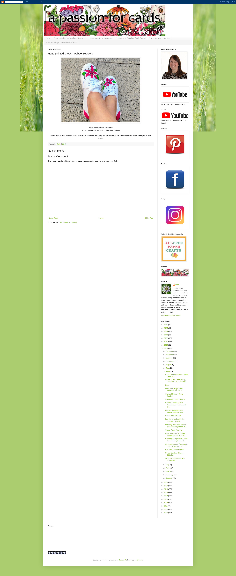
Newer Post (53, 218)
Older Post (149, 218)
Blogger (140, 560)
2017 (166, 486)
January (169, 478)
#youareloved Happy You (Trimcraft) (175, 459)
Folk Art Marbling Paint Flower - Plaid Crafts (174, 411)
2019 (166, 348)
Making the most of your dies (159, 38)
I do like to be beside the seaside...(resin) (174, 420)
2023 (166, 335)
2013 (166, 499)
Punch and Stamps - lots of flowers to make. (61, 42)
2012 (166, 503)
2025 (166, 328)
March (168, 471)
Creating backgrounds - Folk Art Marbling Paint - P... (176, 440)
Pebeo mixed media (173, 416)
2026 (166, 325)
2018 (166, 482)
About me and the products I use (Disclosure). (70, 38)
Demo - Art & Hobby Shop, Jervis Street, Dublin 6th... (176, 381)
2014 (166, 496)
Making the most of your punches (101, 38)
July (167, 368)
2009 (166, 513)
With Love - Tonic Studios (175, 399)
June (168, 371)
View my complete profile (171, 315)
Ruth (58, 144)
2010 (166, 509)
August (169, 365)
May (168, 465)
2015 (166, 492)
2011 (166, 506)
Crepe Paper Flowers (173, 430)
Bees (167, 385)
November (170, 355)
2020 (166, 345)
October (169, 358)
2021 (166, 341)
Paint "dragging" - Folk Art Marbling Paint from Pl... (175, 434)
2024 (166, 331)
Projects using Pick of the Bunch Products (131, 38)
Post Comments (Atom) (68, 222)
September (170, 361)
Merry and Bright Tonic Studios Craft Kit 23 (174, 390)
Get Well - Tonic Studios (174, 450)
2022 (166, 338)
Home (48, 38)
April (168, 468)
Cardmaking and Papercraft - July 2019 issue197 (176, 445)
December (170, 351)
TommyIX (122, 560)
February (169, 475)
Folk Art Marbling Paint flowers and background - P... (176, 405)
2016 (166, 489)
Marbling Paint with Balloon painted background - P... (176, 426)
